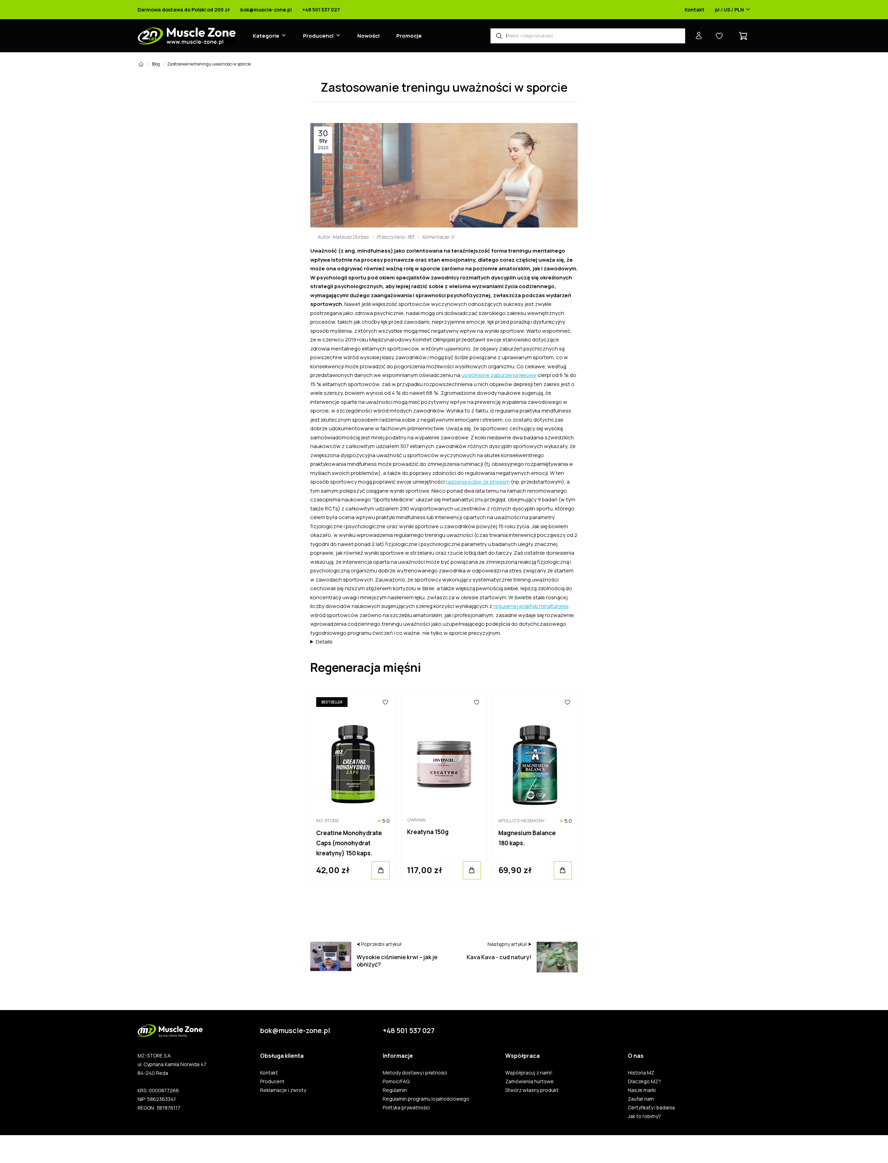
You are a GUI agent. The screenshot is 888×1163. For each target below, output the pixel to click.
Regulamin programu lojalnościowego (426, 1098)
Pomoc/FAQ (396, 1081)
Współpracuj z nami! (529, 1072)
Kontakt (694, 9)
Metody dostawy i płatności (415, 1072)
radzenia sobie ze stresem (478, 481)
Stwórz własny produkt (532, 1090)
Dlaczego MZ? (644, 1081)
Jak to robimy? (644, 1116)
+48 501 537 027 (321, 9)
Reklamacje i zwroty (283, 1090)
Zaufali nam (641, 1098)
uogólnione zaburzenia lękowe (499, 375)
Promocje (409, 35)
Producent (272, 1081)
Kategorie (266, 35)
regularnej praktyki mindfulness (530, 606)
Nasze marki (642, 1090)
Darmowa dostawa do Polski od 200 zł (184, 9)
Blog (156, 64)
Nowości (368, 35)
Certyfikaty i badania (651, 1107)
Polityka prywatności (406, 1107)
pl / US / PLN (729, 9)
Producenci (318, 35)
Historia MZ (641, 1072)
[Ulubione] (385, 702)
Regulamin (395, 1090)
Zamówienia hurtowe (529, 1081)
